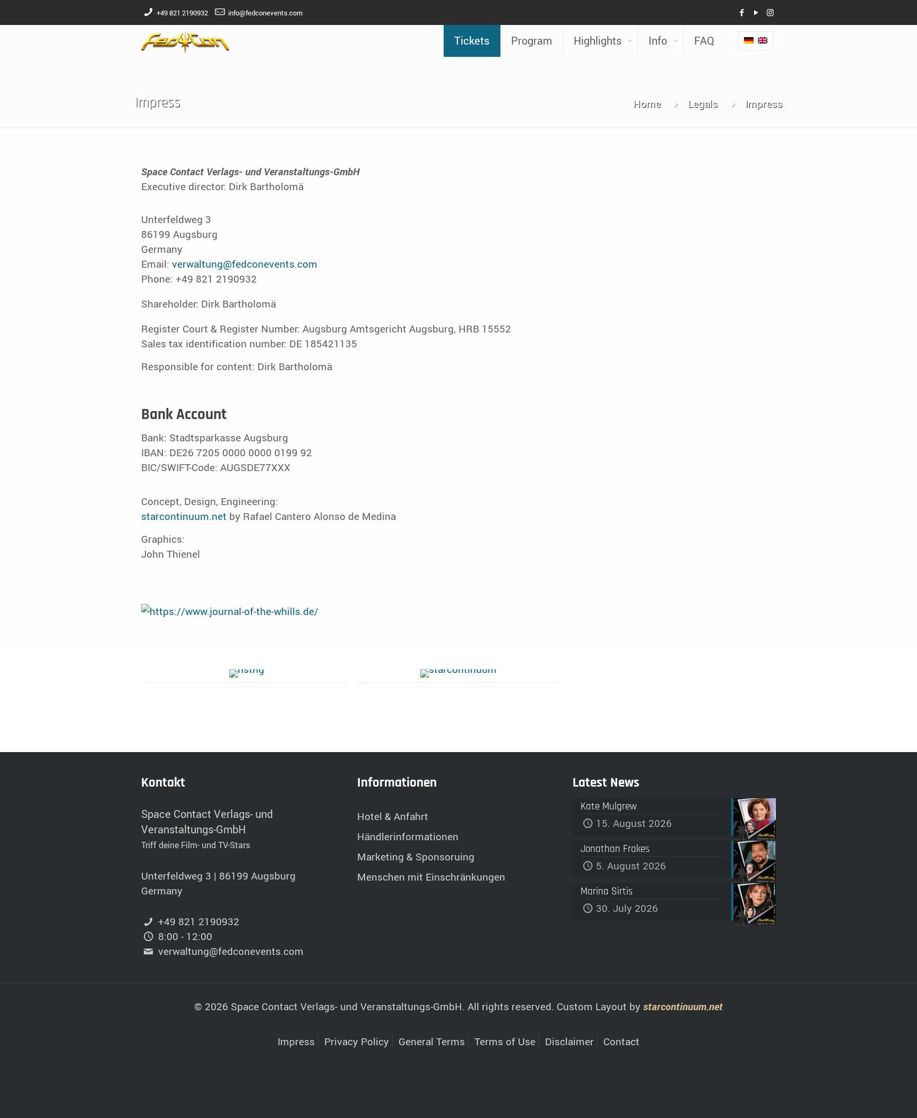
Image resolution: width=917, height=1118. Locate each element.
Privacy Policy (356, 1041)
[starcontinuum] (458, 673)
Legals (702, 103)
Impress (296, 1041)
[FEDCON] (185, 41)
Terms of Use (504, 1041)
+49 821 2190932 (182, 13)
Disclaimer (569, 1041)
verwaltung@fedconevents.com (244, 264)
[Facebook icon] (741, 12)
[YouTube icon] (756, 12)
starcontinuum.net (184, 516)
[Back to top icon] (866, 1096)
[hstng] (247, 673)
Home (647, 103)
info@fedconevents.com (265, 13)
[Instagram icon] (770, 12)
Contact (621, 1041)
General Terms (432, 1041)
